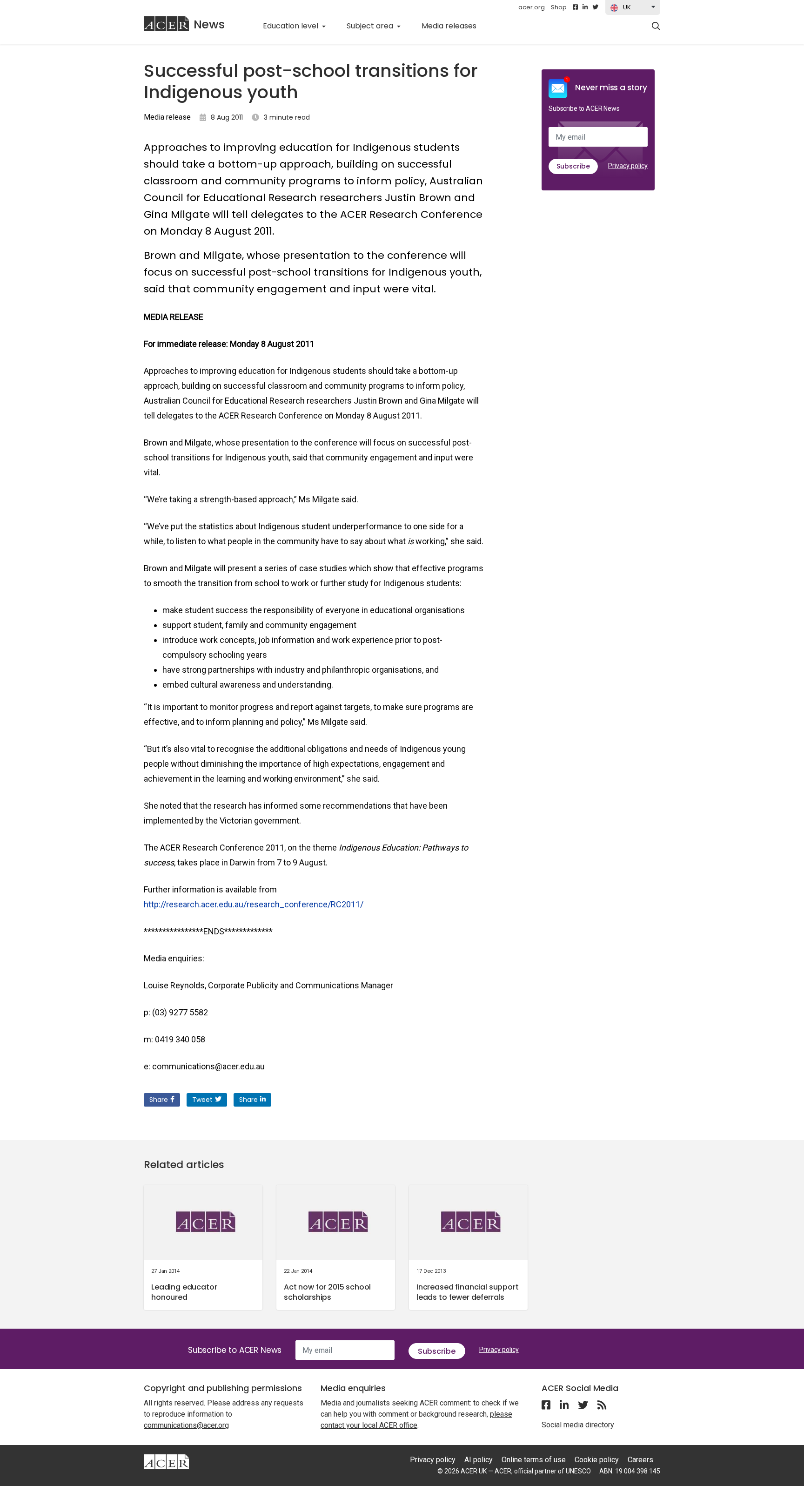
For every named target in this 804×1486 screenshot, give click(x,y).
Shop (559, 7)
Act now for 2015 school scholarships (327, 1292)
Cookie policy (597, 1459)
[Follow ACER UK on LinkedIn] (585, 7)
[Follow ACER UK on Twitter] (595, 7)
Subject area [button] (371, 25)
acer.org (531, 7)
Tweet (202, 1099)
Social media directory (578, 1424)
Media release (167, 117)
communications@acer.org (186, 1425)
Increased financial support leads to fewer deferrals (467, 1292)
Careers (640, 1459)
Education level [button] (291, 25)
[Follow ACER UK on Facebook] (575, 7)
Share (158, 1099)
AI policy (478, 1459)
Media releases (454, 25)
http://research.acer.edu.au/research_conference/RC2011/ (253, 904)
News (209, 24)
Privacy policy (628, 165)
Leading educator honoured (184, 1292)
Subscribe (573, 166)
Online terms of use (534, 1459)
